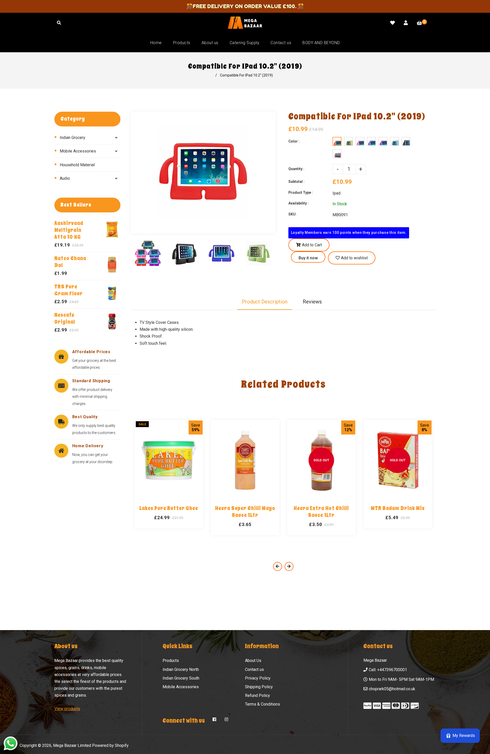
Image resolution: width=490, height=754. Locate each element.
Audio (65, 178)
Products (171, 660)
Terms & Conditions (262, 704)
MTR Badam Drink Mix (398, 508)
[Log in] (406, 22)
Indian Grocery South (181, 678)
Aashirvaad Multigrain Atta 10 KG (68, 230)
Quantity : (296, 169)
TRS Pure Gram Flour (68, 290)
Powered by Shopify (110, 745)
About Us (253, 660)
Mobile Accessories (78, 151)
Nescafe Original (64, 318)
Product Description (264, 302)
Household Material (77, 164)
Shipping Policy (259, 686)
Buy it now (308, 257)
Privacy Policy (258, 678)
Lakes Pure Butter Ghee (168, 508)
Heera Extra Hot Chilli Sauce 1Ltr (321, 512)
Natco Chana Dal (70, 262)
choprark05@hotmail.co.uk (392, 688)
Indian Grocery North (181, 669)
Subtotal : (296, 182)
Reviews (312, 302)
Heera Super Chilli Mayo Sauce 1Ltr (245, 512)
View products (67, 708)
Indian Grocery (72, 137)
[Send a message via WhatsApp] (11, 743)
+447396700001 (392, 669)
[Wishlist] (392, 22)
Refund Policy (257, 695)
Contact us (254, 669)
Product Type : (300, 192)
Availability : (298, 203)
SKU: (292, 214)
